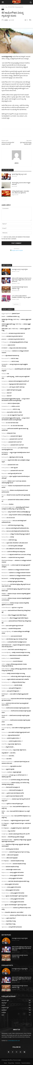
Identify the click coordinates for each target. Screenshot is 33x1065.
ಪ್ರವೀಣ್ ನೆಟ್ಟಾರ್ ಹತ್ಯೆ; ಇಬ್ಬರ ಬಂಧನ (19, 174)
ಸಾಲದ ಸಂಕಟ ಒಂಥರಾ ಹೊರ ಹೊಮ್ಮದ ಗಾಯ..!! (17, 649)
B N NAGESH (4, 348)
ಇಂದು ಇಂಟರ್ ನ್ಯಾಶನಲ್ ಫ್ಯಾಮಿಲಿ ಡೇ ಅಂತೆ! (14, 625)
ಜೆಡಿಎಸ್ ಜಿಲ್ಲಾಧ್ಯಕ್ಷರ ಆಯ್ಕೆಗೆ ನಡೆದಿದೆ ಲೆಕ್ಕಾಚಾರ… (17, 615)
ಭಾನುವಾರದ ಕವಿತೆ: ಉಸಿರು (13, 464)
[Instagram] (20, 1052)
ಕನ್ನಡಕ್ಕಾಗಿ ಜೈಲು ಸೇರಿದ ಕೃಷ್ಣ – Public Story (10, 319)
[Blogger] (8, 1052)
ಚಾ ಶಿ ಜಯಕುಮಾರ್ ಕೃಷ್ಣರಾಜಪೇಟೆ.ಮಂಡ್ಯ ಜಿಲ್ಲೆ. (11, 398)
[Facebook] (8, 24)
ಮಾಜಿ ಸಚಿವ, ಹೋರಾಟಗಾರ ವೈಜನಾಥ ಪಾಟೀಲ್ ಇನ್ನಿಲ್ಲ (18, 881)
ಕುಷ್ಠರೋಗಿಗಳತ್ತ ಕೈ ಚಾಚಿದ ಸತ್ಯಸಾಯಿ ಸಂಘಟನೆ (20, 820)
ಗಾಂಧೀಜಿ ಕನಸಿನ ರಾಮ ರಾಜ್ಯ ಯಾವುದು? (16, 557)
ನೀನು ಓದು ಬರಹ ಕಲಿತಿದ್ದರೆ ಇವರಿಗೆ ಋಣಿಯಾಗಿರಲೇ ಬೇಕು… (17, 528)
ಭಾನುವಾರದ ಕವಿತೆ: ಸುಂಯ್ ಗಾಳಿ (16, 439)
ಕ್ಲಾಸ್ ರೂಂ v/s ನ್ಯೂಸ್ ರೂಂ (17, 607)
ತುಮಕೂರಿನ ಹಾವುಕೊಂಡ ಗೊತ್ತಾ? (17, 860)
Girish (3, 793)
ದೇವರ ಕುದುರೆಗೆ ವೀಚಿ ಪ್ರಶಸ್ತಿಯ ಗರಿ (13, 787)
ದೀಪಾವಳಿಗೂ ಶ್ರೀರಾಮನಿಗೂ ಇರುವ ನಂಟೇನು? (14, 912)
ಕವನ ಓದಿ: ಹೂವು (14, 358)
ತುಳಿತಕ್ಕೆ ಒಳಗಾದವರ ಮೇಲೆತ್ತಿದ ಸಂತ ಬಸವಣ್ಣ (21, 652)
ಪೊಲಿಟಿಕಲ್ (4, 179)
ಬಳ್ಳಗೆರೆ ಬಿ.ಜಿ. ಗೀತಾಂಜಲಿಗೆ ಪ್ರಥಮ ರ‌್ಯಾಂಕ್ (14, 803)
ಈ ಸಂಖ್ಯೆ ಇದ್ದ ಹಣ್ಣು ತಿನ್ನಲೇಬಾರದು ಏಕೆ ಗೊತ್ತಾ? (19, 342)
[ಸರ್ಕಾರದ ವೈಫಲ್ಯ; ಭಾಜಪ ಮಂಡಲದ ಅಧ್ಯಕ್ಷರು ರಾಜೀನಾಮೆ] (6, 185)
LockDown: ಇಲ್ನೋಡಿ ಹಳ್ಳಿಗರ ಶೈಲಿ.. (14, 772)
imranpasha (5, 364)
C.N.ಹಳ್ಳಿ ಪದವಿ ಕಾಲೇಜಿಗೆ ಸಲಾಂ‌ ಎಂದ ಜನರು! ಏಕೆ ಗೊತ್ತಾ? (19, 554)
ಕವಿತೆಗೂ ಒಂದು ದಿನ (16, 406)
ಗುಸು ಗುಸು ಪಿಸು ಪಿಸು (10, 517)
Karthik (3, 724)
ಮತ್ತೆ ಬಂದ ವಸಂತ (11, 345)
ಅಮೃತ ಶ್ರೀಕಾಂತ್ (5, 752)
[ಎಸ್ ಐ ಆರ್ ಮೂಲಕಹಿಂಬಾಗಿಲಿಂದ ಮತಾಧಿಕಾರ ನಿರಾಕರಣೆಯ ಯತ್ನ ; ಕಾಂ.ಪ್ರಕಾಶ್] (6, 298)
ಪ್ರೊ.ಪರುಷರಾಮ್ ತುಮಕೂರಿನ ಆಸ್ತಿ (12, 355)
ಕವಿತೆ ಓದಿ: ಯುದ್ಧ (16, 409)
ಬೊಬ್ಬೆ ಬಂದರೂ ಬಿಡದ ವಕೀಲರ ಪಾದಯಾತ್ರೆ (17, 348)
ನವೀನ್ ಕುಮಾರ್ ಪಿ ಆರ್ (6, 645)
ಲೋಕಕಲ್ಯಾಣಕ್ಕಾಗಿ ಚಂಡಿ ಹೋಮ (12, 849)
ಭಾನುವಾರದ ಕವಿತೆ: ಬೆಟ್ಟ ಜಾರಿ (16, 436)
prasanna (4, 339)
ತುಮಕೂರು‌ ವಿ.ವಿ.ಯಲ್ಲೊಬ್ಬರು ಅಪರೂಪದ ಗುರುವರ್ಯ (18, 569)
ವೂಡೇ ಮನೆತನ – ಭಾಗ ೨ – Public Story (10, 328)
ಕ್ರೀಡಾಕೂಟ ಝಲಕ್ (16, 313)
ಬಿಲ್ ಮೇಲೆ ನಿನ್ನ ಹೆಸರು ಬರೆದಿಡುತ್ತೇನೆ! (15, 545)
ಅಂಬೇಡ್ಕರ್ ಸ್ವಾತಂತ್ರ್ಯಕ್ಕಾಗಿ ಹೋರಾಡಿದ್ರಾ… (18, 578)
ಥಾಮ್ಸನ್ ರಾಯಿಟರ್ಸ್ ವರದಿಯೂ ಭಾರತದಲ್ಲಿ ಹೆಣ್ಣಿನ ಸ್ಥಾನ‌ (19, 511)
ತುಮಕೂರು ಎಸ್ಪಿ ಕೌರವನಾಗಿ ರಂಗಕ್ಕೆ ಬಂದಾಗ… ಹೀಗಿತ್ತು (20, 915)
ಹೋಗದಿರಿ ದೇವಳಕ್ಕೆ (18, 685)
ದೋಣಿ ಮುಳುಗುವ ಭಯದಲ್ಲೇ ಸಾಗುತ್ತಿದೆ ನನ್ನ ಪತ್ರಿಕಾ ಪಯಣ (17, 708)
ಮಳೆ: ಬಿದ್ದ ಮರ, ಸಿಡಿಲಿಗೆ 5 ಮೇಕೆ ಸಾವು (16, 387)
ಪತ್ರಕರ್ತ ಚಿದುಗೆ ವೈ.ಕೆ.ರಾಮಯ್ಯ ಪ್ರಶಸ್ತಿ (14, 390)
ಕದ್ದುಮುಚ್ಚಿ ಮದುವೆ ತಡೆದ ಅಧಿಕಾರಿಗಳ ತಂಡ (17, 384)
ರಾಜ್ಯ (6, 7)
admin (6, 20)
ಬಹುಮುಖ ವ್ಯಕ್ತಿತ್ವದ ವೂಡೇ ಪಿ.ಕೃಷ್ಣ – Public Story (11, 324)
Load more (16, 304)
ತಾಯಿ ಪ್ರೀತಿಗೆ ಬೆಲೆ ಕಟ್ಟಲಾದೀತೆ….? (15, 688)
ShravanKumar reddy (7, 839)
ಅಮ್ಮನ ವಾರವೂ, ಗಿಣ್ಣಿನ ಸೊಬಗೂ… (15, 744)
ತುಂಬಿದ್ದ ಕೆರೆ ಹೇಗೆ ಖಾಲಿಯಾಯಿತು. (15, 927)
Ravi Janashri (5, 578)
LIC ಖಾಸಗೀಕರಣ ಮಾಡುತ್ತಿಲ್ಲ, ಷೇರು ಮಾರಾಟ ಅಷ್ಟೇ (19, 779)
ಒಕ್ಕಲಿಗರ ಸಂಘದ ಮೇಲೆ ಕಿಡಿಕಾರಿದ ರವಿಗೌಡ (15, 793)
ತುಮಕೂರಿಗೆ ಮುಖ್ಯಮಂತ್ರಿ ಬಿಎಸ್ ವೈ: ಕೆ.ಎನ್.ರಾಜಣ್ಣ (19, 852)
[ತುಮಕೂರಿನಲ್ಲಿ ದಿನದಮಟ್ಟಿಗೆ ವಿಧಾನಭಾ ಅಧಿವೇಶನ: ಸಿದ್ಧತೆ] (6, 289)
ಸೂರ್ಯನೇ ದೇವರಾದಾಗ (15, 658)
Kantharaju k (5, 694)
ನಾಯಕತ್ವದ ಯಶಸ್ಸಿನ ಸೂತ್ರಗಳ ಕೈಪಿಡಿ (20, 269)
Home (3, 7)
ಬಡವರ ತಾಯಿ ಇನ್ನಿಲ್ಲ (12, 540)
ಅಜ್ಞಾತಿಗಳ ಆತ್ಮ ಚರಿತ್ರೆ (10, 769)
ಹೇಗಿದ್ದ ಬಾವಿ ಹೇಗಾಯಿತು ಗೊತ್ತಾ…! (19, 682)
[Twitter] (12, 24)
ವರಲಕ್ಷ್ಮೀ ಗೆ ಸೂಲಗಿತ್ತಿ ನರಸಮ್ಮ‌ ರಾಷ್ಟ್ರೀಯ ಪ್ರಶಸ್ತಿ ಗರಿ (20, 534)
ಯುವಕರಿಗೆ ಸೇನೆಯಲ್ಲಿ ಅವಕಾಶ (14, 628)
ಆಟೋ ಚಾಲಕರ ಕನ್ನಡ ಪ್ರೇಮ (12, 855)
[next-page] (5, 199)
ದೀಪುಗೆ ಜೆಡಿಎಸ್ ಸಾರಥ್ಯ (11, 921)
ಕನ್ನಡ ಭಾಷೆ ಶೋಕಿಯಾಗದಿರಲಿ (13, 735)
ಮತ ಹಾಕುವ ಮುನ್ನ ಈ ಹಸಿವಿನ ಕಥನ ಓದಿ (17, 333)
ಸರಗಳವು (12, 537)
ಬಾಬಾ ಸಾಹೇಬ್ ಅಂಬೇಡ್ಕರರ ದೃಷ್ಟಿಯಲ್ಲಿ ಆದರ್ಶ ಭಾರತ (18, 732)
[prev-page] (3, 199)
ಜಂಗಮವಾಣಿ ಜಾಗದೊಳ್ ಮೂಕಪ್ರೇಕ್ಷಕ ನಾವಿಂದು (16, 642)
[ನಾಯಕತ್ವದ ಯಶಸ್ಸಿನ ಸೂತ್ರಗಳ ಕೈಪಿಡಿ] (6, 272)
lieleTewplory (5, 452)
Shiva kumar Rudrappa (7, 560)
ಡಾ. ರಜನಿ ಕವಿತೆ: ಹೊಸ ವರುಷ (12, 422)
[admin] (3, 20)
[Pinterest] (15, 24)
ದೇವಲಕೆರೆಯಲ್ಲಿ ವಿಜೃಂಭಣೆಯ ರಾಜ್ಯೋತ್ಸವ (16, 836)
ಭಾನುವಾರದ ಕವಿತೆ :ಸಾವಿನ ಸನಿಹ (16, 470)
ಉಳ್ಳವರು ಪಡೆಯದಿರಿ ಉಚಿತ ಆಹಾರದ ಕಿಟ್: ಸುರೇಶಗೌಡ (18, 679)
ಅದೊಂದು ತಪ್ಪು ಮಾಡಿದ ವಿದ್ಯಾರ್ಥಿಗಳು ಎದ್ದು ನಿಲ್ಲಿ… (21, 676)
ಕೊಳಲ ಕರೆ (9, 393)
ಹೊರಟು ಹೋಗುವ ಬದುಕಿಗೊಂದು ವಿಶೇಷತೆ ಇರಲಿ (19, 655)
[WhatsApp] (19, 24)
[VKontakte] (24, 1052)
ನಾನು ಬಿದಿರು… (10, 724)
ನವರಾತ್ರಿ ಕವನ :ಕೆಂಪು (11, 433)
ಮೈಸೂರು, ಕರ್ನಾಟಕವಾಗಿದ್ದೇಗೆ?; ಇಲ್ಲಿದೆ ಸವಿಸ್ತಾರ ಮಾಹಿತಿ (16, 896)
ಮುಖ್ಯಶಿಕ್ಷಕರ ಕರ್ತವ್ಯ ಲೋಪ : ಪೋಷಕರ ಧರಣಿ (20, 828)
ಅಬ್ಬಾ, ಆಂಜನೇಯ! (11, 831)
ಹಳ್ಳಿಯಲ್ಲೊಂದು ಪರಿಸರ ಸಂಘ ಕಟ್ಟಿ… (16, 457)
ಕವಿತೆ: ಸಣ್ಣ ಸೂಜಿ (14, 467)
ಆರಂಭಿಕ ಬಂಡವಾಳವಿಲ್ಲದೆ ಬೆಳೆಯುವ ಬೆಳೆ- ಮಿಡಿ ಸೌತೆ (19, 834)
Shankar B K (4, 715)
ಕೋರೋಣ (11, 504)
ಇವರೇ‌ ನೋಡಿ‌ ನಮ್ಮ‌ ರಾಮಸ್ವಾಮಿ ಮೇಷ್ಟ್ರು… (16, 525)
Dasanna (4, 836)
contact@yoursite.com (14, 1040)
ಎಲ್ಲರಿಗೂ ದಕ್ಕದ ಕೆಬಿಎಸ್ (11, 918)
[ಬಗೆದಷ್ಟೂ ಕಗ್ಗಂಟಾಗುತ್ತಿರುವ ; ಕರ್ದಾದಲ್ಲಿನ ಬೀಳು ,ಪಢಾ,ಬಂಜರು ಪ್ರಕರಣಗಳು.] (6, 193)
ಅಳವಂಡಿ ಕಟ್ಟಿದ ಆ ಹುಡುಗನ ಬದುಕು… (13, 869)
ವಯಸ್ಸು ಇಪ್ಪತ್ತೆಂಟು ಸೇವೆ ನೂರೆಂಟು (17, 872)
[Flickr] (16, 1052)
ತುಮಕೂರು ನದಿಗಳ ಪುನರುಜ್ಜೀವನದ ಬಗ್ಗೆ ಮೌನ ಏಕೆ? (19, 381)
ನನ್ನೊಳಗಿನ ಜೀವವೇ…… (10, 747)
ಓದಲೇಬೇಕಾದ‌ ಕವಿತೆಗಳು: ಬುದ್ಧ (13, 316)
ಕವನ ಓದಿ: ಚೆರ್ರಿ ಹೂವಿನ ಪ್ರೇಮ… (14, 403)
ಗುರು (8, 373)
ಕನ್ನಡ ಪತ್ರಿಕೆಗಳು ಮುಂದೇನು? (16, 766)
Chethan (4, 593)
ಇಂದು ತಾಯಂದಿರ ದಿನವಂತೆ (16, 636)
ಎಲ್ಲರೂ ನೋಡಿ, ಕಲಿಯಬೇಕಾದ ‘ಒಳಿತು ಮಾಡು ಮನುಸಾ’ (17, 542)
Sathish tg (4, 628)
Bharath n (4, 557)
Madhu (3, 811)
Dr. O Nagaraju (5, 820)
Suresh (3, 316)
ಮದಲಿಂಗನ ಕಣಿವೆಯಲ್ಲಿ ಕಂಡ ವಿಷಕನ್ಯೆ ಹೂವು (16, 551)
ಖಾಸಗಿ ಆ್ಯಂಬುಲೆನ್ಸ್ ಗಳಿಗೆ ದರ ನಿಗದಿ (15, 473)
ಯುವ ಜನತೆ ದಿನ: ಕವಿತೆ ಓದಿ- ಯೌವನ (14, 412)
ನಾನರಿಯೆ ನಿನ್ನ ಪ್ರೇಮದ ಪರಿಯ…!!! (14, 738)
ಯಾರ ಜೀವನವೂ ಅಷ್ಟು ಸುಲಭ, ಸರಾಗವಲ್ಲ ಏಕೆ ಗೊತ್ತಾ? (16, 639)
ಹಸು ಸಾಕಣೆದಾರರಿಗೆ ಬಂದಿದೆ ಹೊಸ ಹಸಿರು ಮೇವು (15, 548)
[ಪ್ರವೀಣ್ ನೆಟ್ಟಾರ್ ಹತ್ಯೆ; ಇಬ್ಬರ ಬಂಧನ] (6, 176)
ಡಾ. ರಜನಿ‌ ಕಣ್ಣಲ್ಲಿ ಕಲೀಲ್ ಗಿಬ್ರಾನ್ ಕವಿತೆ (15, 415)
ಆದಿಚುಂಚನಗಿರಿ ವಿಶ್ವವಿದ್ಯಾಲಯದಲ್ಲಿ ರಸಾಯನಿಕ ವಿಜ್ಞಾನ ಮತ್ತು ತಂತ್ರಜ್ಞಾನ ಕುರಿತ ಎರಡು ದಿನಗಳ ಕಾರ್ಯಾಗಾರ (21, 279)
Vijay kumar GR (5, 565)
